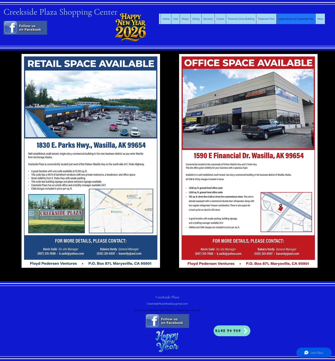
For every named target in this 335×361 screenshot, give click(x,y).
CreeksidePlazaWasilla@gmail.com (167, 303)
